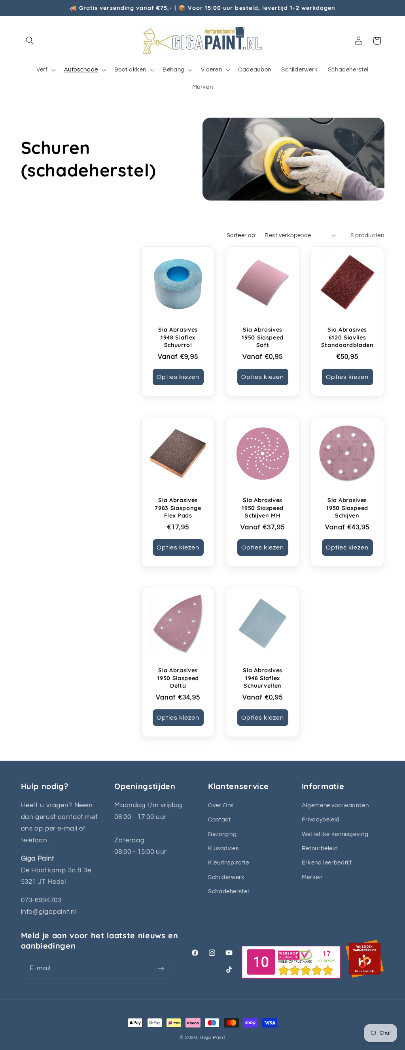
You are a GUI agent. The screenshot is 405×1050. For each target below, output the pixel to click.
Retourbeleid (320, 848)
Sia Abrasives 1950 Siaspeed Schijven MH (263, 508)
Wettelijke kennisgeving (335, 834)
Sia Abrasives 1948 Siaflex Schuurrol (178, 337)
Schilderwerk (226, 877)
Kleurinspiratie (228, 863)
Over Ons (221, 805)
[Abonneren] (160, 968)
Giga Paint (212, 1037)
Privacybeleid (321, 820)
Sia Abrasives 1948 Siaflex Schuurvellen (262, 678)
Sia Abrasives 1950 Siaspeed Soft (263, 337)
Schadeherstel (228, 891)
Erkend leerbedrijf (327, 863)
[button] (30, 41)
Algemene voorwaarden (335, 805)
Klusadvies (223, 848)
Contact (219, 820)
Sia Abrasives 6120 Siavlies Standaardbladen (347, 337)
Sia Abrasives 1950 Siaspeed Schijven (348, 508)
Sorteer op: (242, 235)
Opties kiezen (178, 377)
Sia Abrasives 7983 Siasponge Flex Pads (178, 508)
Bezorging (222, 834)
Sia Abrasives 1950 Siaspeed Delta (178, 678)
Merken (312, 877)
